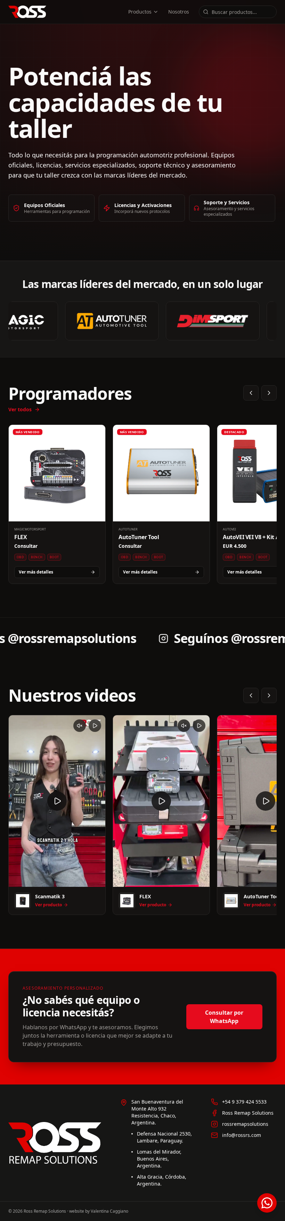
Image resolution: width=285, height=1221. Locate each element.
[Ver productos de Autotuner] (105, 321)
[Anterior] (251, 393)
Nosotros (178, 11)
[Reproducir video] (57, 801)
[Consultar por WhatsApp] (267, 1203)
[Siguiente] (269, 393)
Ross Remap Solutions (248, 1112)
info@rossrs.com (241, 1135)
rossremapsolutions (245, 1124)
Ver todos (20, 409)
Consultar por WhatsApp (224, 1017)
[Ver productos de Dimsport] (206, 321)
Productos (140, 11)
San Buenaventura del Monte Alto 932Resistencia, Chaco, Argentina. (157, 1112)
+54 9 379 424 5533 (244, 1101)
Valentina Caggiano (109, 1211)
